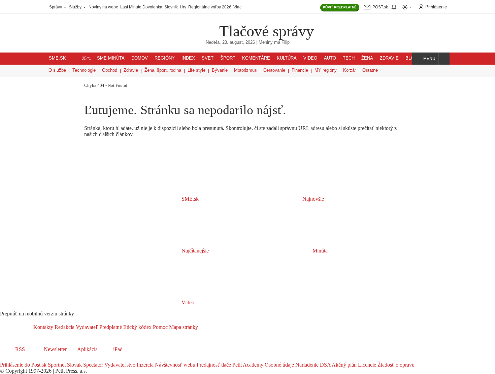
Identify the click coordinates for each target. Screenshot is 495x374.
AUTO (330, 58)
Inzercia (144, 365)
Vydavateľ (86, 327)
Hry (183, 7)
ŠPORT (227, 58)
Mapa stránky (183, 327)
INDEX (188, 58)
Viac (237, 7)
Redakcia (63, 327)
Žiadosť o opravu (395, 365)
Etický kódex (137, 327)
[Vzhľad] (407, 7)
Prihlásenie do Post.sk (23, 365)
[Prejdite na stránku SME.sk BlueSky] (41, 359)
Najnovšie (312, 199)
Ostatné (370, 70)
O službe (57, 70)
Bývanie (220, 70)
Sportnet (56, 365)
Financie (300, 70)
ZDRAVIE (389, 58)
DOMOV (139, 58)
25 (86, 58)
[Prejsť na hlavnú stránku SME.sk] (16, 327)
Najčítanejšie (195, 250)
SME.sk (57, 58)
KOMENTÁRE (256, 58)
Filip (286, 42)
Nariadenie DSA (312, 365)
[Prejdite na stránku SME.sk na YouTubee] (32, 359)
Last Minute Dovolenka (141, 7)
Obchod (109, 70)
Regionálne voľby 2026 (209, 7)
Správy (56, 7)
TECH (349, 58)
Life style (196, 70)
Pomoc (160, 327)
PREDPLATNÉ (340, 7)
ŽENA (367, 58)
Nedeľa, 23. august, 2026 (230, 42)
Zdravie (131, 70)
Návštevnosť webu (174, 365)
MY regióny (326, 70)
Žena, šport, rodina (162, 70)
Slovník (171, 7)
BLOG (411, 58)
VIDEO (310, 58)
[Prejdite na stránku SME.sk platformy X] (14, 359)
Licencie (366, 365)
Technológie (84, 70)
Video (187, 302)
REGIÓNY (165, 58)
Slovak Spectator (84, 365)
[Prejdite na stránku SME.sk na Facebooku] (4, 359)
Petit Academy (247, 365)
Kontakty (43, 327)
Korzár (349, 70)
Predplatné (110, 327)
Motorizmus (245, 70)
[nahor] (203, 327)
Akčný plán (344, 365)
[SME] (197, 26)
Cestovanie (274, 70)
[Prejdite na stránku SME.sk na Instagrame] (23, 359)
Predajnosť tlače (213, 365)
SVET (207, 58)
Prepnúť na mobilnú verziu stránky (37, 313)
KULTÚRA (287, 58)
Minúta (319, 250)
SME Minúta (111, 58)
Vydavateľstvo (119, 365)
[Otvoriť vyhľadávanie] (444, 59)
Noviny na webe (103, 7)
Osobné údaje (278, 365)
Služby (75, 7)
